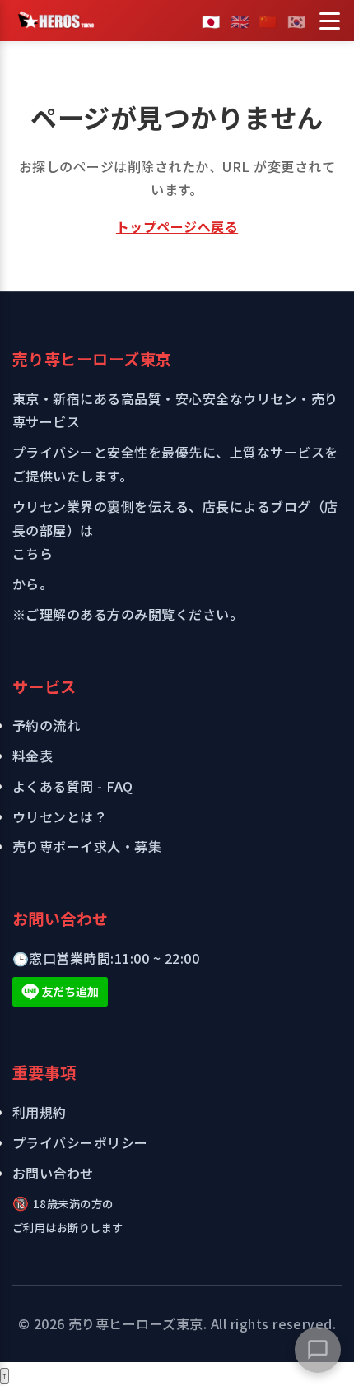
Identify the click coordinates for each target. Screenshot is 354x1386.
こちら (32, 553)
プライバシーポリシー (80, 1142)
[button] (318, 1350)
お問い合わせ (53, 1173)
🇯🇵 (211, 20)
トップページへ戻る (177, 226)
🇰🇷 (296, 20)
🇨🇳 (268, 20)
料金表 (32, 755)
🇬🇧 (240, 20)
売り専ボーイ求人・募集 (86, 846)
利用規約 (39, 1112)
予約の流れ (46, 725)
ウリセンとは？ (59, 816)
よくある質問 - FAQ (72, 786)
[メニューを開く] (329, 20)
